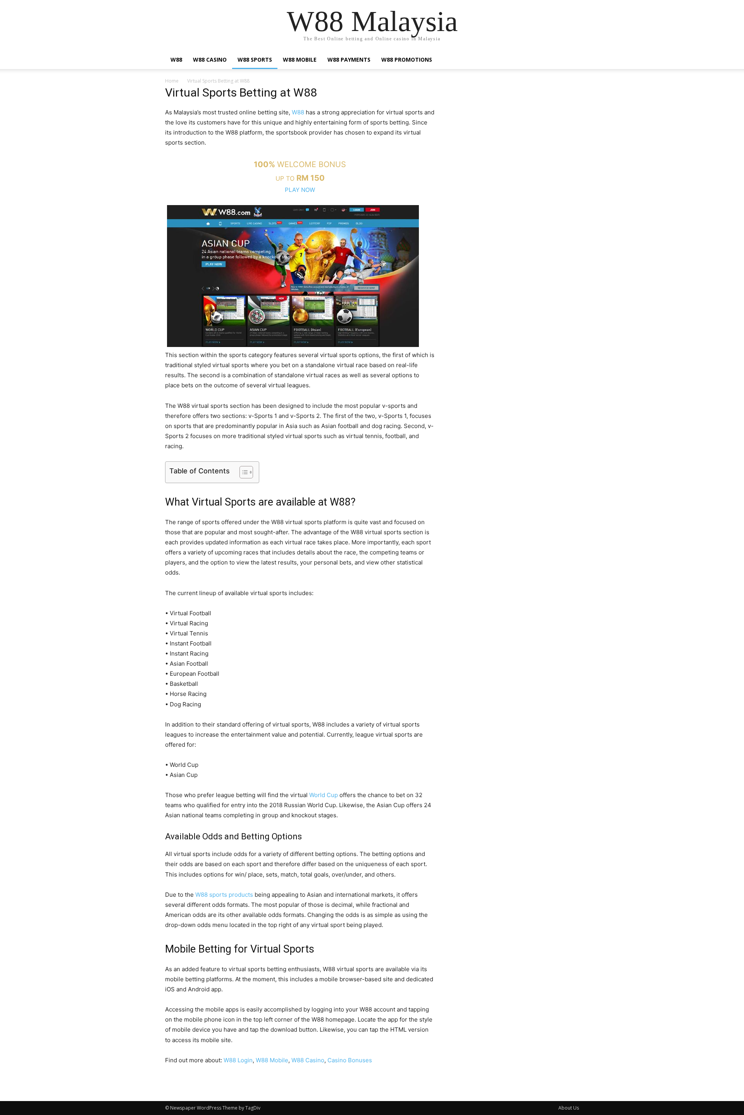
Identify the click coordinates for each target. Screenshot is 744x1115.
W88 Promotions (406, 59)
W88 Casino (210, 59)
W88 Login (238, 1060)
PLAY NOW (300, 189)
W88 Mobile (300, 59)
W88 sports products (224, 894)
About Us (568, 1108)
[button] (569, 60)
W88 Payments (348, 59)
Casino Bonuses (349, 1060)
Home (172, 81)
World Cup (323, 795)
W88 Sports (255, 59)
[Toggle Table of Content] (242, 472)
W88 (176, 59)
